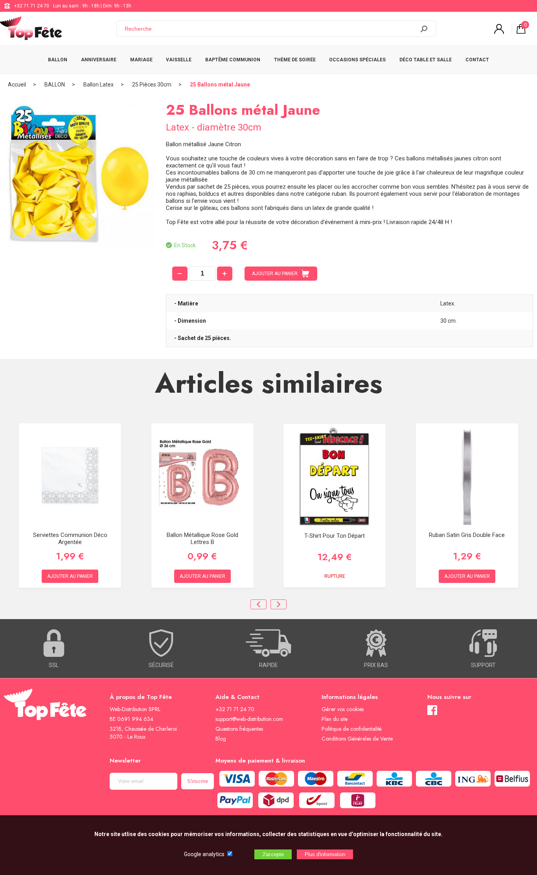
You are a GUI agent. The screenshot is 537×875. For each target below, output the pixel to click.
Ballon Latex (98, 84)
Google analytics (204, 854)
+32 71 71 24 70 (31, 6)
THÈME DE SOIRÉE (295, 60)
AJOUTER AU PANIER (275, 273)
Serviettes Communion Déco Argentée (70, 538)
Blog (220, 739)
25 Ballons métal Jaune (220, 84)
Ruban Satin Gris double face (467, 535)
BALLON (57, 60)
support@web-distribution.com (249, 719)
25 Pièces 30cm (151, 84)
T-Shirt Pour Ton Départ (334, 535)
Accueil (17, 84)
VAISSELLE (178, 60)
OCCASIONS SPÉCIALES (357, 60)
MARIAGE (141, 60)
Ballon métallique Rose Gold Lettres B (202, 538)
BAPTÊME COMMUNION (232, 60)
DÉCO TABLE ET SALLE (425, 60)
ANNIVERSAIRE (98, 60)
